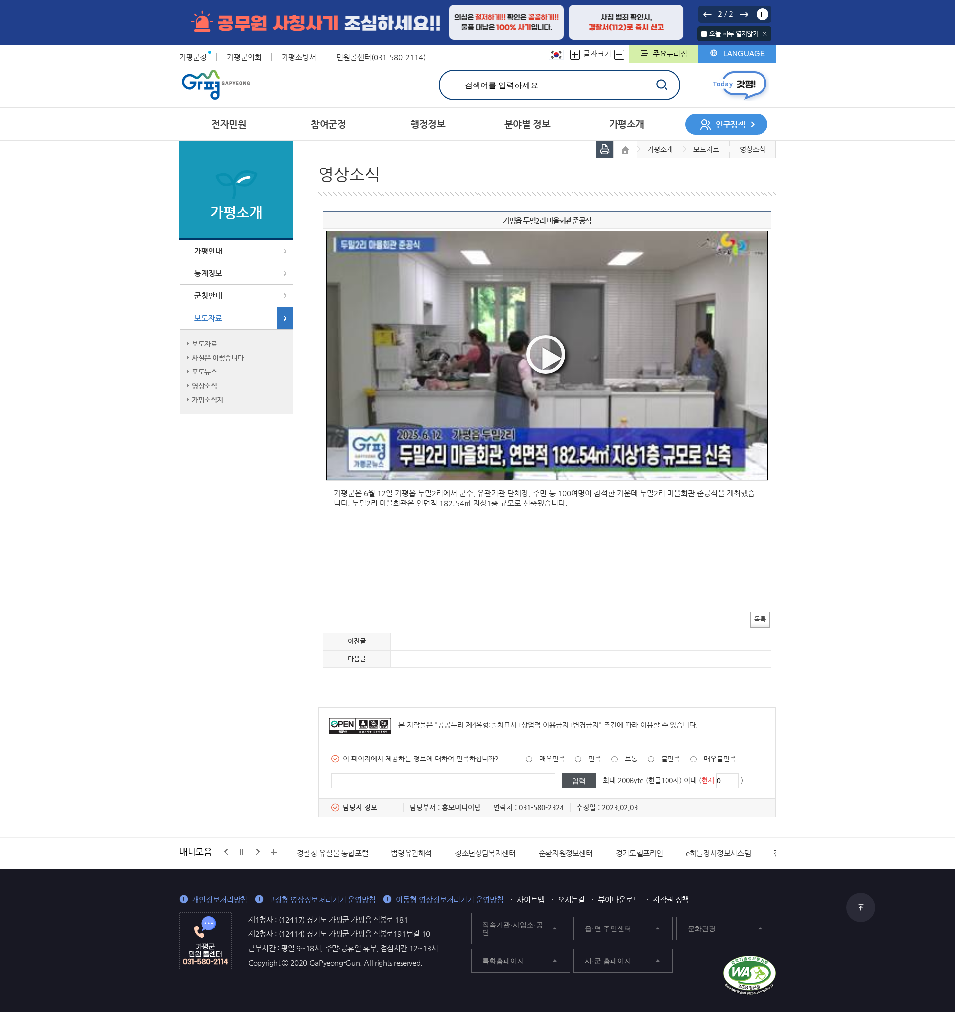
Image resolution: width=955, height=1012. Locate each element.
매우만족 (552, 758)
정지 (762, 14)
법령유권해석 (411, 853)
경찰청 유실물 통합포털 (333, 853)
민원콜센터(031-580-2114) (381, 57)
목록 (760, 619)
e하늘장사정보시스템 (718, 853)
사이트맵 (531, 899)
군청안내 (208, 295)
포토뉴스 (204, 372)
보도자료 (208, 318)
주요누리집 (670, 53)
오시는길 (571, 899)
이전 (707, 14)
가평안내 (208, 251)
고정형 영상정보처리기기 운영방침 (322, 899)
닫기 (765, 34)
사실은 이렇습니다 (218, 358)
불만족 (670, 758)
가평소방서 (299, 57)
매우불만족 (720, 758)
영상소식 (204, 386)
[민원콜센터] (205, 940)
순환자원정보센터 (566, 853)
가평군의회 (244, 57)
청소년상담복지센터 (485, 853)
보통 (631, 758)
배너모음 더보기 (274, 852)
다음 (744, 14)
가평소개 (660, 149)
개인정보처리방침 (219, 899)
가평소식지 (207, 400)
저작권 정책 (671, 899)
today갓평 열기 (739, 85)
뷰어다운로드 (619, 899)
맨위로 (860, 907)
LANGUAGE (744, 53)
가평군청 (193, 57)
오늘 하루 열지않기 (733, 33)
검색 (661, 84)
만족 (594, 758)
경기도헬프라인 (639, 853)
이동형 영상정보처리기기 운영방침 (450, 899)
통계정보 (208, 273)
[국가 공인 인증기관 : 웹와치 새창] (749, 975)
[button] (545, 354)
